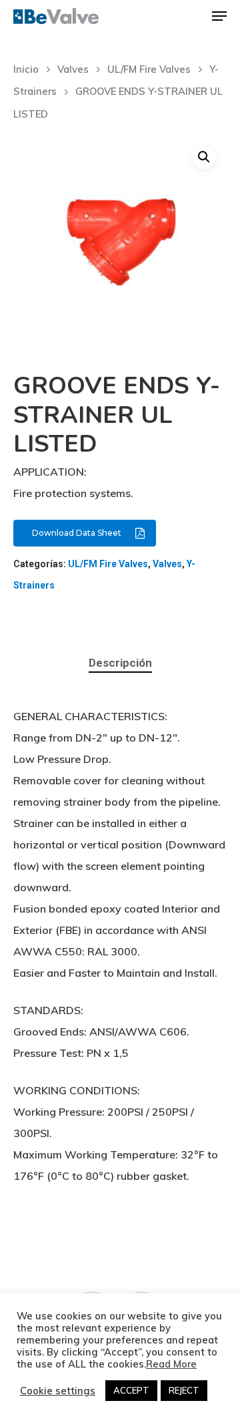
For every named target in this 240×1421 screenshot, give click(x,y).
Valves (73, 69)
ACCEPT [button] (131, 1390)
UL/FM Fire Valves (149, 69)
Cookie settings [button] (57, 1391)
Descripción (120, 662)
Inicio (26, 69)
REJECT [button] (184, 1390)
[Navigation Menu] (219, 16)
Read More (171, 1364)
